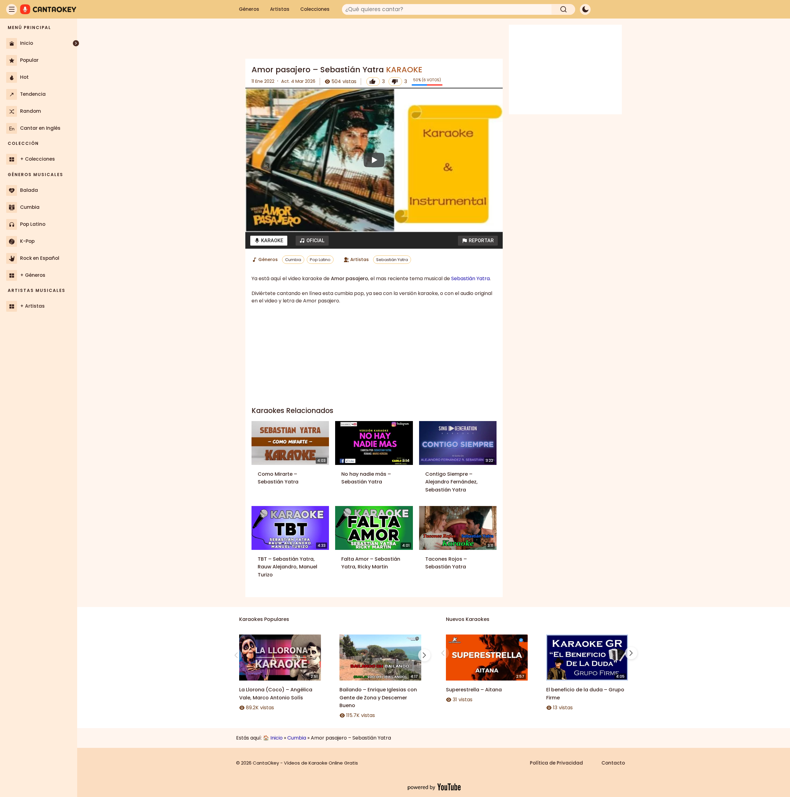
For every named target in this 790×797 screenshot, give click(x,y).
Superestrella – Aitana (474, 689)
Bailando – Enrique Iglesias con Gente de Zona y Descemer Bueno (378, 697)
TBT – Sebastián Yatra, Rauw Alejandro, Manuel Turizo (287, 566)
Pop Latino (320, 260)
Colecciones (315, 9)
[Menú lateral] (11, 9)
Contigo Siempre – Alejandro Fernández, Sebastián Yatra (451, 481)
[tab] (268, 241)
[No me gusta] (395, 81)
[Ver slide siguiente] (424, 655)
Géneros (249, 9)
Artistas (279, 9)
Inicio (276, 737)
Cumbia (293, 260)
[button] (478, 241)
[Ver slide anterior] (236, 655)
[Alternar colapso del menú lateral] (76, 43)
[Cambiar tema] (585, 9)
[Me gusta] (373, 81)
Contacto (613, 763)
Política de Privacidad (556, 763)
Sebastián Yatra (392, 260)
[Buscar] (563, 9)
